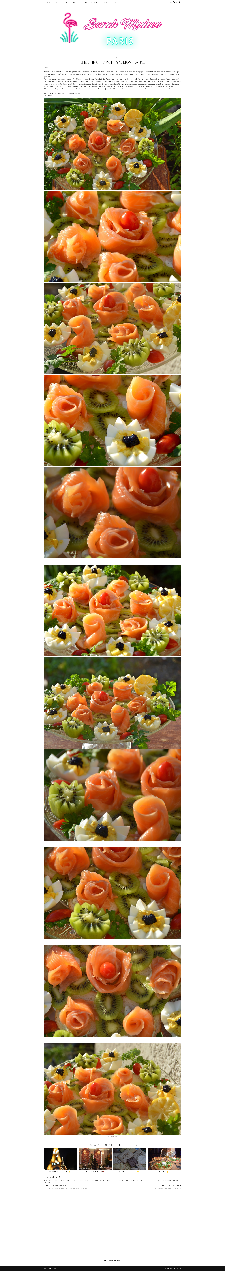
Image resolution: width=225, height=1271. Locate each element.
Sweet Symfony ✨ (129, 1172)
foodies (129, 1181)
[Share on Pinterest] (59, 1177)
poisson (168, 1181)
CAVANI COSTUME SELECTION (168, 1187)
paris (162, 1181)
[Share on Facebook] (53, 1177)
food (115, 1181)
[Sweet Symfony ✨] (129, 1159)
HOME (48, 2)
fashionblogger (105, 1181)
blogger (73, 1181)
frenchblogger (147, 1181)
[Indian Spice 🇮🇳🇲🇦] (95, 1159)
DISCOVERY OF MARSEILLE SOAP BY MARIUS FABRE (66, 1187)
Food (84, 2)
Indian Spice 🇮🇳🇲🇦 (94, 1172)
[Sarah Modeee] (112, 30)
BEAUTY (115, 2)
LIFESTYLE (95, 2)
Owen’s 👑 (163, 1172)
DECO (105, 2)
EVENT (65, 2)
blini (63, 1181)
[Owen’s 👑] (164, 1159)
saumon (175, 1181)
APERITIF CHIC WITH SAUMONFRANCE (113, 62)
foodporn (137, 1181)
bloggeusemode (84, 1181)
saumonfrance (49, 1182)
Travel (75, 2)
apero (48, 1181)
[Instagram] (171, 2)
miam (157, 1181)
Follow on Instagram (113, 1260)
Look (57, 2)
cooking (95, 1181)
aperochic (56, 1181)
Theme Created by (171, 1268)
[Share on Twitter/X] (56, 1177)
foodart (121, 1181)
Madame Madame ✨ (59, 1172)
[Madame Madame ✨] (60, 1159)
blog (67, 1181)
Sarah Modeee (54, 1268)
